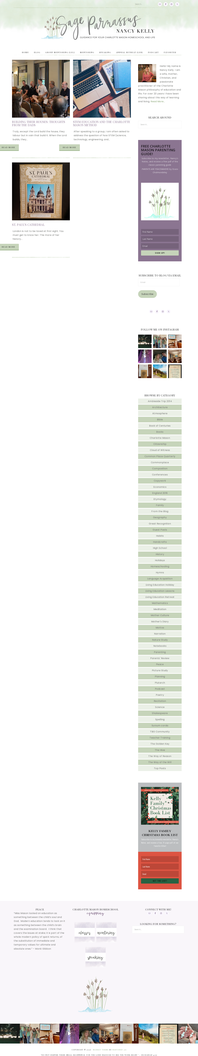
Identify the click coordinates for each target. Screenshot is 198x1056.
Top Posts (160, 768)
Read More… (158, 101)
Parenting (160, 652)
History (160, 554)
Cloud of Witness (160, 450)
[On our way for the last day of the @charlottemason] (160, 356)
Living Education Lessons (160, 591)
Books (160, 432)
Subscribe (147, 294)
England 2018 (160, 493)
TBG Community (160, 731)
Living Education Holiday (160, 585)
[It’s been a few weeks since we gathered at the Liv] (145, 341)
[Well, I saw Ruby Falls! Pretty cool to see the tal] (145, 356)
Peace (160, 664)
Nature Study (160, 639)
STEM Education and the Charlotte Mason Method (101, 123)
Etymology (160, 499)
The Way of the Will (160, 762)
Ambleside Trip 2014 (160, 401)
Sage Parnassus (99, 27)
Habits (160, 535)
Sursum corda (160, 725)
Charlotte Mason (160, 438)
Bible (160, 419)
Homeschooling (160, 566)
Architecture (160, 407)
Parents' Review (159, 658)
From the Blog (159, 511)
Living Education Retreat (160, 597)
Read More (69, 147)
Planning (160, 676)
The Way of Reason (159, 756)
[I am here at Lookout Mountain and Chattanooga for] (160, 371)
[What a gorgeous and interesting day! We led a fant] (145, 371)
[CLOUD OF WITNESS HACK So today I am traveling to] (175, 371)
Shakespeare (160, 713)
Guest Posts (160, 529)
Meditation (160, 609)
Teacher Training (160, 737)
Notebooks (160, 646)
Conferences (160, 474)
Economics (160, 487)
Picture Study (160, 670)
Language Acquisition (159, 578)
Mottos (160, 627)
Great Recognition (160, 523)
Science (160, 707)
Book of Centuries (160, 425)
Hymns (160, 572)
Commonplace (160, 462)
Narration (160, 633)
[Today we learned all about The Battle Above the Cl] (175, 356)
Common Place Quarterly (160, 456)
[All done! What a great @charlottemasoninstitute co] (175, 341)
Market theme (101, 1050)
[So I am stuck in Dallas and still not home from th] (160, 341)
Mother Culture (160, 615)
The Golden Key (159, 743)
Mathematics (160, 603)
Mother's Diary (160, 621)
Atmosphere (160, 413)
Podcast (160, 689)
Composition (160, 468)
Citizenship (160, 444)
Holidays (160, 560)
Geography (160, 517)
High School (160, 548)
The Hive (160, 750)
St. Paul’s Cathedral (28, 225)
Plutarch (160, 682)
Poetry (160, 695)
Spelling (160, 719)
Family (160, 505)
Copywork (160, 480)
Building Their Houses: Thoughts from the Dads (38, 123)
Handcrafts (160, 542)
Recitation (160, 701)
